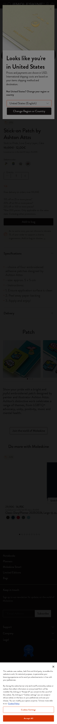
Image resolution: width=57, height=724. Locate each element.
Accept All (28, 718)
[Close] (53, 666)
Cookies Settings (28, 709)
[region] (28, 693)
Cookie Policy (13, 703)
